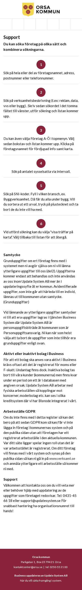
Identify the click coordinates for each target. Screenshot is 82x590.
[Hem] (5, 24)
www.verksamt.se (62, 458)
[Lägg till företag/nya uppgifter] (52, 24)
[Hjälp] (64, 24)
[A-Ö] (17, 24)
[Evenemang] (41, 24)
